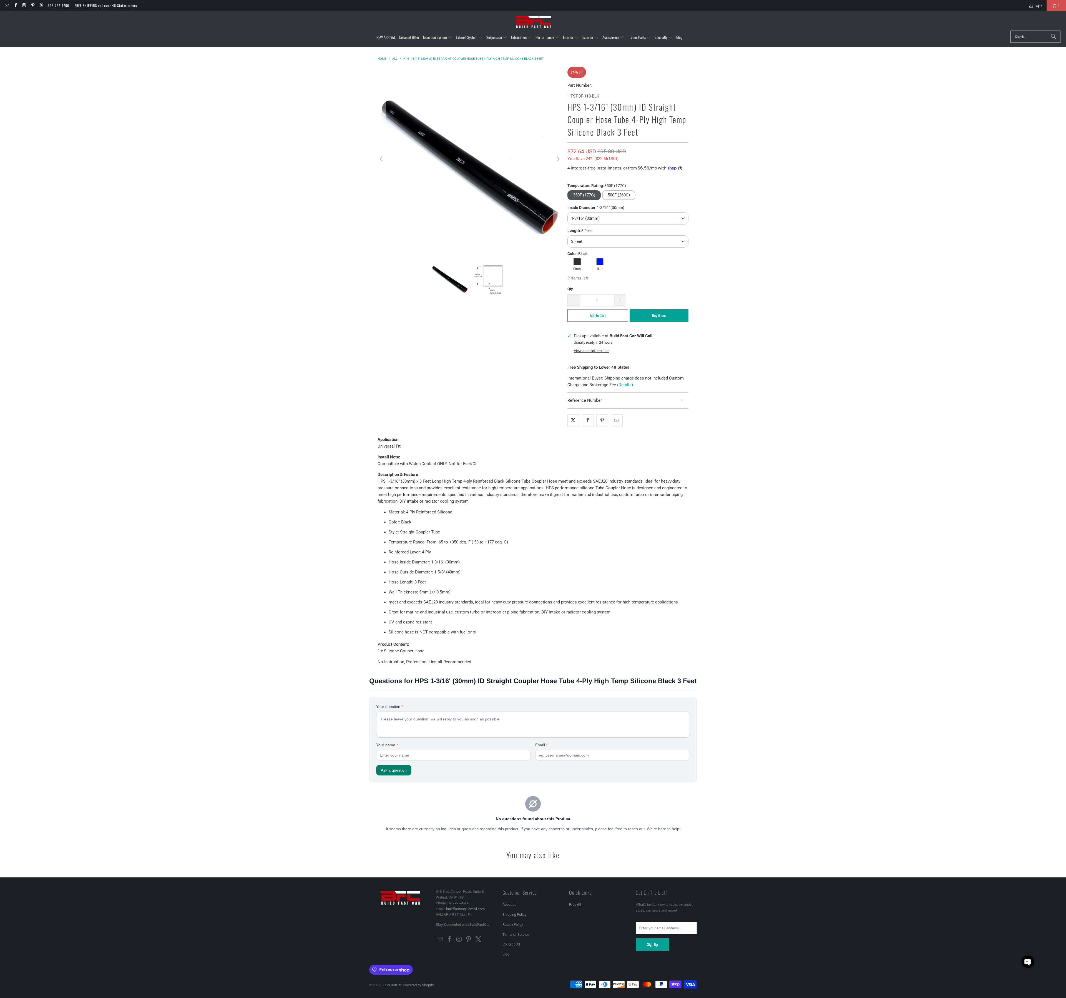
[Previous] (381, 159)
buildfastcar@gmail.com (465, 909)
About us (509, 904)
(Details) (625, 384)
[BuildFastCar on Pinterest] (32, 5)
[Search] (1053, 37)
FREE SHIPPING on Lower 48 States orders (106, 5)
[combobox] (1035, 37)
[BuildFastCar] (533, 22)
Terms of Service (515, 934)
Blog (505, 954)
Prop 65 (575, 904)
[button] (437, 37)
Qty (570, 289)
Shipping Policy (514, 914)
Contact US (511, 944)
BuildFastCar (391, 985)
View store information (591, 351)
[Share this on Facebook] (588, 420)
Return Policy (512, 924)
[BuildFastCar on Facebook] (15, 5)
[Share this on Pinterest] (602, 420)
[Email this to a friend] (617, 420)
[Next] (557, 159)
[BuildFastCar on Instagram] (24, 5)
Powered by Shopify (418, 985)
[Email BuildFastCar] (6, 5)
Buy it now (659, 315)
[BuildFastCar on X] (41, 5)
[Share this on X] (573, 420)
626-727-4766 (58, 5)
